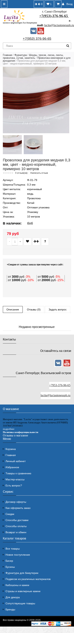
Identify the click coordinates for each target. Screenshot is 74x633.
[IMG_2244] (33, 144)
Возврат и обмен (16, 532)
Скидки (10, 514)
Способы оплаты (16, 526)
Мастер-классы (15, 479)
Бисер (9, 560)
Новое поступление (18, 554)
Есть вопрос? (14, 485)
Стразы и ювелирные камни (23, 591)
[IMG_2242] (12, 144)
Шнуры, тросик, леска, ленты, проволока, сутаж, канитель (33, 56)
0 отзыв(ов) (21, 173)
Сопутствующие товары (20, 603)
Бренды (10, 609)
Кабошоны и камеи (17, 585)
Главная (7, 55)
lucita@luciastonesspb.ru (59, 25)
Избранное (12, 467)
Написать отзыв (39, 173)
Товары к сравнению (18, 473)
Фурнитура (20, 55)
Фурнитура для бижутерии (22, 572)
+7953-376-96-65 (59, 385)
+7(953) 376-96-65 (37, 38)
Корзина (11, 449)
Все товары (13, 548)
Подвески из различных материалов (28, 579)
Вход (69, 4)
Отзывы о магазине (15, 435)
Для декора (13, 597)
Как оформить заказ (18, 507)
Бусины (10, 566)
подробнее (8, 429)
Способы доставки (17, 520)
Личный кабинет (16, 461)
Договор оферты (16, 501)
